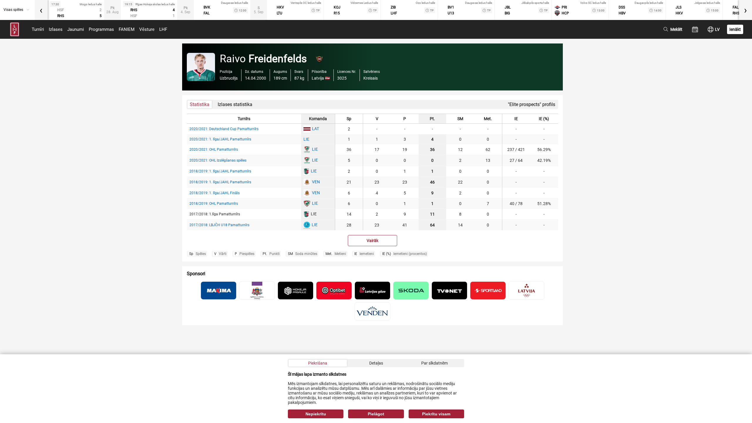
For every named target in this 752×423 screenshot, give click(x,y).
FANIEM (127, 29)
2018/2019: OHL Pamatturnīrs (213, 204)
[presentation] (41, 10)
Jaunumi (75, 29)
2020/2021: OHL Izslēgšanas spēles (217, 160)
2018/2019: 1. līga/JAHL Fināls (214, 193)
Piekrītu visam (436, 414)
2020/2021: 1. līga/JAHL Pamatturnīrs (220, 139)
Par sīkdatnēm (434, 363)
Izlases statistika (235, 104)
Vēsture (147, 29)
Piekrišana (317, 363)
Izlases (56, 29)
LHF (163, 29)
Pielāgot (376, 414)
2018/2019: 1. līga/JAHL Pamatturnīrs (220, 171)
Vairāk (372, 240)
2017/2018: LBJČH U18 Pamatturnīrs (219, 225)
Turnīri (38, 29)
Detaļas (376, 363)
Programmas (101, 29)
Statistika (199, 104)
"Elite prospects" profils (531, 104)
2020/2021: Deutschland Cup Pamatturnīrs (223, 129)
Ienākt (735, 29)
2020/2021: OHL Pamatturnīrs (213, 149)
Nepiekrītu (316, 414)
